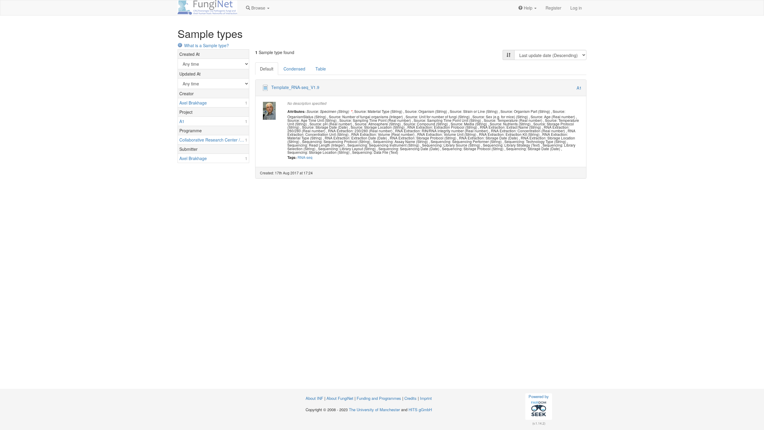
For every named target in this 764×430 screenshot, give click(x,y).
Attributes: (296, 111)
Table (320, 69)
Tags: (292, 157)
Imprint (426, 398)
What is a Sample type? (206, 45)
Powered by (539, 396)
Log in (576, 8)
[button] (257, 7)
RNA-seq (305, 157)
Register (553, 8)
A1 (579, 88)
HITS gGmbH (420, 409)
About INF (314, 398)
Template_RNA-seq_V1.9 (295, 87)
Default (266, 69)
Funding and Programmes (379, 398)
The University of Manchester (374, 409)
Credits (410, 398)
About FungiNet (339, 398)
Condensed (294, 69)
